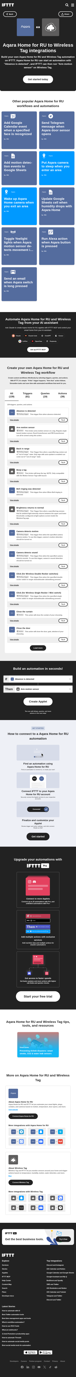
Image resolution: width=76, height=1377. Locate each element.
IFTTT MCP (6, 1277)
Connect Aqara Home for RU (23, 1116)
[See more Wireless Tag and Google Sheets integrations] (37, 1198)
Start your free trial (38, 996)
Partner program (35, 1361)
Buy (10, 1176)
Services (5, 1265)
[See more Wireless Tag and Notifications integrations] (17, 1198)
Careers (24, 1361)
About (62, 1361)
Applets (5, 1273)
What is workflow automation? (13, 1322)
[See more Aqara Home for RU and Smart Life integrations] (17, 1141)
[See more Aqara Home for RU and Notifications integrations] (37, 1132)
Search (4, 1288)
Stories (4, 1269)
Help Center (6, 1280)
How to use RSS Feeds (10, 1326)
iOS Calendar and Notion (56, 1269)
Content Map (7, 1284)
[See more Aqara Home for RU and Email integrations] (37, 1141)
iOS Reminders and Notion (57, 1288)
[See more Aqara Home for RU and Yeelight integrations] (56, 1141)
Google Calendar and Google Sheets (60, 1273)
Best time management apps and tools (16, 1318)
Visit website (13, 1110)
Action (21, 430)
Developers (14, 1361)
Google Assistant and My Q (57, 1277)
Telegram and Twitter (54, 1296)
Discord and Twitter (54, 1300)
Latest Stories (8, 1306)
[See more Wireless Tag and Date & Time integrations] (56, 1208)
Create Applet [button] (38, 701)
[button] (72, 5)
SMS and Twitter (53, 1284)
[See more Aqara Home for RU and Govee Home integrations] (56, 1132)
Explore (5, 1261)
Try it (63, 420)
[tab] (12, 395)
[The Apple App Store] (30, 1352)
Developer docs (8, 1296)
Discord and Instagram (55, 1265)
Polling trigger (23, 414)
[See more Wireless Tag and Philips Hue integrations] (17, 1208)
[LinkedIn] (28, 1367)
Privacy (55, 1361)
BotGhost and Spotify (55, 1280)
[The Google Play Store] (45, 1352)
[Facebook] (22, 1367)
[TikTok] (50, 1367)
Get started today (38, 79)
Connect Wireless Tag (20, 1182)
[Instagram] (33, 1367)
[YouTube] (39, 1367)
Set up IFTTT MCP (38, 350)
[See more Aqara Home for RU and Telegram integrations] (17, 1132)
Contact (47, 1361)
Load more (38, 648)
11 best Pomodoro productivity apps (15, 1334)
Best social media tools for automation (16, 1345)
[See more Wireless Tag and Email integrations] (37, 1208)
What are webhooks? (10, 1330)
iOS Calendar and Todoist (56, 1292)
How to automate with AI (11, 1311)
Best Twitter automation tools (13, 1314)
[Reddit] (56, 1367)
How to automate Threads (11, 1337)
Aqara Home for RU (25, 45)
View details (14, 420)
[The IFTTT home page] (8, 5)
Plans (4, 1292)
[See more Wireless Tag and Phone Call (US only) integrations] (56, 1198)
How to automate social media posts (15, 1341)
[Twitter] (44, 1367)
